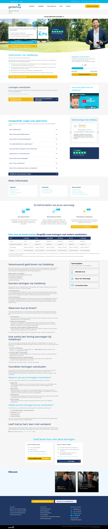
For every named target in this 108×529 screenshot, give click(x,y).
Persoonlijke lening (47, 189)
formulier (15, 349)
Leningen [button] (41, 6)
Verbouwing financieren (78, 192)
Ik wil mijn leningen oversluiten (80, 194)
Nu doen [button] (31, 6)
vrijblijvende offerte (27, 431)
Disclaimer (87, 527)
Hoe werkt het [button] (51, 6)
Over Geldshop (44, 514)
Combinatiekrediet (46, 192)
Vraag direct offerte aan (84, 74)
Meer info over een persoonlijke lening (38, 454)
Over (61, 6)
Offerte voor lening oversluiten (18, 511)
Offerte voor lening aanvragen (18, 509)
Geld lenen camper (77, 191)
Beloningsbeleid (44, 511)
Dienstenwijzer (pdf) (45, 518)
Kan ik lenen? (13, 194)
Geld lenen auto (76, 189)
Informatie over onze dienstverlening (50, 516)
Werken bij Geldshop (45, 512)
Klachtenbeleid (75, 517)
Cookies (90, 527)
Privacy (83, 527)
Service (68, 6)
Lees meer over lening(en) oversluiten (18, 94)
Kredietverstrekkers (45, 509)
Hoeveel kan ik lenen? (15, 514)
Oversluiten (13, 191)
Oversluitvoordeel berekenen (17, 512)
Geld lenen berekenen (15, 192)
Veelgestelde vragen (76, 519)
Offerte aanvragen (92, 6)
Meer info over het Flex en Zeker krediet (68, 456)
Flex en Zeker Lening (47, 191)
